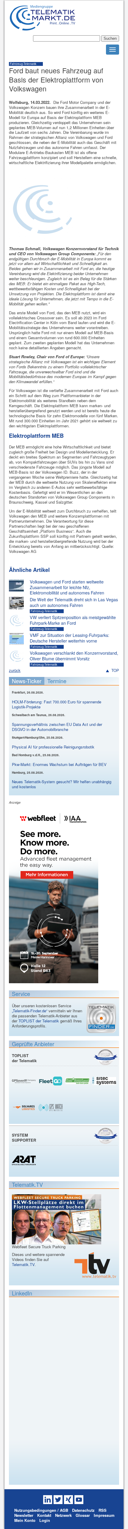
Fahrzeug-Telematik (23, 64)
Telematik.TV (23, 1264)
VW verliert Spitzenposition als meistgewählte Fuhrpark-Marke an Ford (73, 620)
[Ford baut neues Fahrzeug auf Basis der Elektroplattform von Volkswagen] (41, 240)
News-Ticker (26, 681)
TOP (115, 670)
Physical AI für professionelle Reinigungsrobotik (53, 747)
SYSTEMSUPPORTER (24, 1137)
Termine (56, 681)
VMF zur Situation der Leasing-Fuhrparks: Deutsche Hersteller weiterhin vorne (69, 638)
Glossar (83, 1515)
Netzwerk (63, 1515)
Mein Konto (24, 1520)
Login (44, 1520)
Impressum (104, 1515)
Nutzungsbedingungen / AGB (41, 1510)
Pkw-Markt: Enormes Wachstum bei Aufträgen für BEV (59, 764)
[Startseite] (42, 28)
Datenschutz (83, 1510)
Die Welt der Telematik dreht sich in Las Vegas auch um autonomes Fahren (74, 602)
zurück (15, 670)
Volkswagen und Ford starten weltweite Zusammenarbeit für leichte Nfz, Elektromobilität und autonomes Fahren (67, 587)
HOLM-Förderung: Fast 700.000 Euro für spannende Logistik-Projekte (56, 704)
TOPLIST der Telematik (38, 1021)
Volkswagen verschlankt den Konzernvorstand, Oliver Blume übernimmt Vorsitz (74, 656)
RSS (103, 1510)
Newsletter (23, 1515)
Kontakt (44, 1515)
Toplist (106, 1057)
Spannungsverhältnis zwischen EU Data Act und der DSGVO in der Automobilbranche (57, 726)
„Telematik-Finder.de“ (29, 1010)
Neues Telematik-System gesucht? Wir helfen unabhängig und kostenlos (61, 784)
